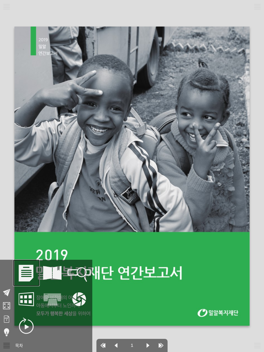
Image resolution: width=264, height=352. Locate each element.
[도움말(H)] (6, 332)
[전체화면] (6, 305)
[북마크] (52, 273)
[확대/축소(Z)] (79, 299)
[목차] (26, 273)
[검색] (79, 273)
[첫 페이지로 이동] (103, 345)
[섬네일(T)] (26, 299)
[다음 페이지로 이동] (147, 345)
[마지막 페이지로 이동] (161, 345)
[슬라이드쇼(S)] (26, 326)
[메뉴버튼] (6, 345)
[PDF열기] (6, 319)
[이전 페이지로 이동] (116, 345)
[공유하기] (6, 292)
